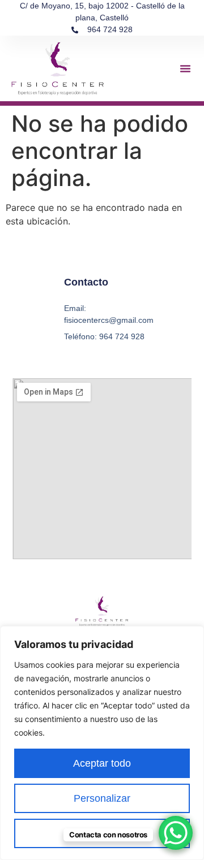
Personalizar (102, 798)
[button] (185, 68)
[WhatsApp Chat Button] (176, 833)
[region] (102, 743)
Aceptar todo (102, 763)
